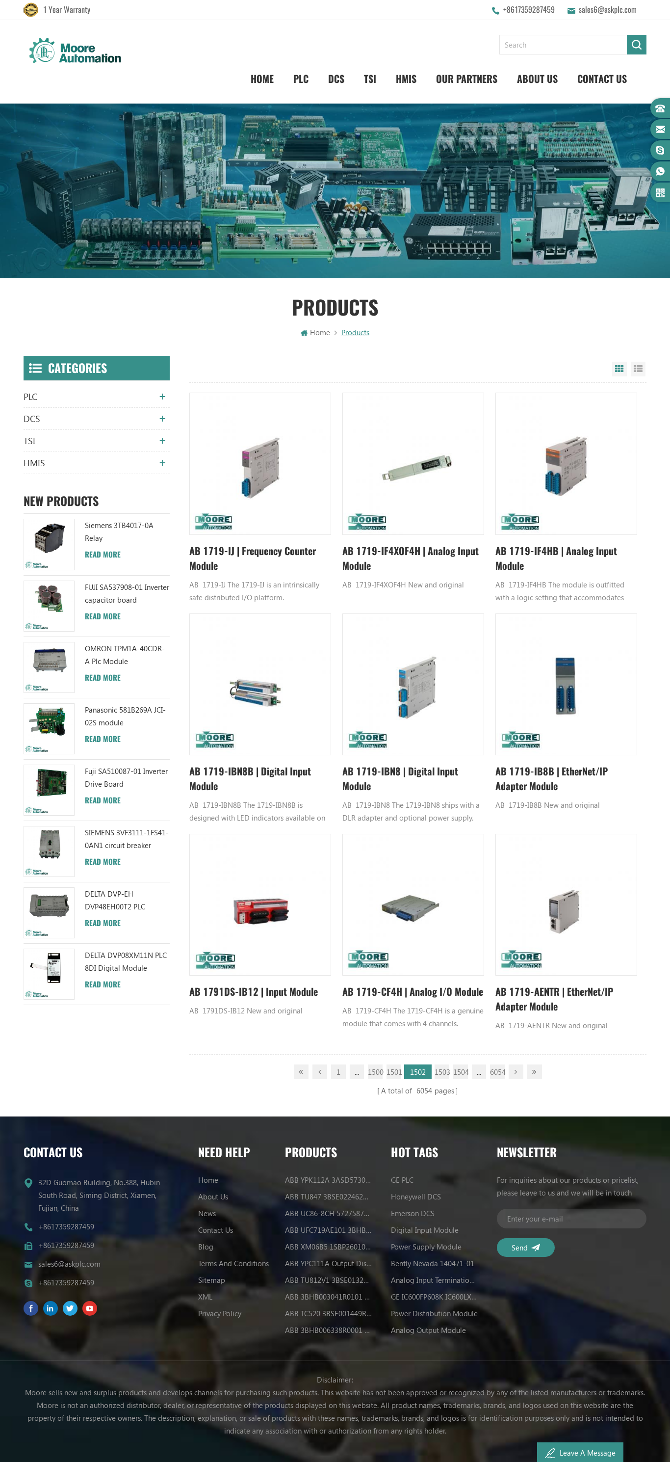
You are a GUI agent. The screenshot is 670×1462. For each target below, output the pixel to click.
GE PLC (402, 1180)
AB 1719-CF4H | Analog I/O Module (412, 991)
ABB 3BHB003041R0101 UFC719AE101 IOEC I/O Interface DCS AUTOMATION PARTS (328, 1297)
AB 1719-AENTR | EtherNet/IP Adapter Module (554, 999)
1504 (460, 1072)
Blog (205, 1246)
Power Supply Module (426, 1246)
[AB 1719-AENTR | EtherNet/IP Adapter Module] (566, 905)
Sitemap (211, 1280)
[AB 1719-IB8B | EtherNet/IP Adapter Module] (566, 684)
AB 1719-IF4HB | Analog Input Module (556, 558)
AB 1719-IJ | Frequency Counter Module (252, 558)
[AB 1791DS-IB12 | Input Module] (260, 905)
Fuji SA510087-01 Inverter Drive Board (126, 777)
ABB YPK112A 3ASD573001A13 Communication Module (328, 1180)
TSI (370, 78)
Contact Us (602, 78)
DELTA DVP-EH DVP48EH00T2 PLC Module (115, 901)
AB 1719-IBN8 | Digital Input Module (400, 779)
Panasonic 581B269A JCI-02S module (125, 716)
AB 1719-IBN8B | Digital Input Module (250, 779)
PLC (301, 78)
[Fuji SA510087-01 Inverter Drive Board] (49, 790)
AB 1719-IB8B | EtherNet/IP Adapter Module (551, 779)
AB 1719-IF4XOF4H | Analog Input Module (410, 558)
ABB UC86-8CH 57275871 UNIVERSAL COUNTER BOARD (328, 1213)
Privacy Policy (219, 1313)
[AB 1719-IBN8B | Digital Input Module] (260, 684)
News (207, 1213)
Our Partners (466, 78)
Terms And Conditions (233, 1263)
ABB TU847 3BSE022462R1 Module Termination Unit (328, 1196)
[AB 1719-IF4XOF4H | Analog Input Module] (413, 463)
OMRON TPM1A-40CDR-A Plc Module (125, 654)
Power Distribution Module (434, 1313)
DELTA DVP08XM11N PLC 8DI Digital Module (126, 961)
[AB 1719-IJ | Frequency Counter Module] (260, 463)
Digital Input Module (425, 1230)
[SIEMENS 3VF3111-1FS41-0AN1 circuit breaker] (49, 851)
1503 (442, 1072)
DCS (336, 78)
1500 (375, 1072)
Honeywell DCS (416, 1196)
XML (205, 1297)
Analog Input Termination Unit (434, 1280)
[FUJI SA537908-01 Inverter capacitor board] (49, 606)
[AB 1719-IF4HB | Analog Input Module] (566, 463)
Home (262, 78)
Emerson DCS (413, 1213)
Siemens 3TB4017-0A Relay (119, 531)
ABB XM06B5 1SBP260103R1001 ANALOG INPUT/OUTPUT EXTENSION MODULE (328, 1246)
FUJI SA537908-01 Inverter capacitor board (127, 593)
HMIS (406, 78)
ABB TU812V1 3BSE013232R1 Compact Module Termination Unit (328, 1280)
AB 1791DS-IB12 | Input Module (253, 991)
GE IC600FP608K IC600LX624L (434, 1297)
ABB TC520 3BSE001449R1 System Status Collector (328, 1313)
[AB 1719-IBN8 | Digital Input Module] (413, 684)
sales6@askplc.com (608, 9)
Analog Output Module (428, 1330)
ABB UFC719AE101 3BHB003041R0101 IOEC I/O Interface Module (328, 1230)
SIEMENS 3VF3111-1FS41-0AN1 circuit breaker (127, 838)
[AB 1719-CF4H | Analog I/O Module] (413, 905)
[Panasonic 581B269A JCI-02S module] (49, 729)
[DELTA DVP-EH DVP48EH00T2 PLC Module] (49, 913)
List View (638, 369)
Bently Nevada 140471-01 (432, 1263)
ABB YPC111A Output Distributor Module (328, 1263)
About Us (537, 78)
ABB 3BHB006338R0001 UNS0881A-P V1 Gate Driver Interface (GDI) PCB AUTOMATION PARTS (328, 1330)
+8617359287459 (529, 9)
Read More (103, 554)
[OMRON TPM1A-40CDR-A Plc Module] (49, 667)
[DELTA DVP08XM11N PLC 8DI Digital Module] (49, 974)
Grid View (619, 369)
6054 (497, 1072)
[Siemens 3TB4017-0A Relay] (49, 544)
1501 (394, 1072)
